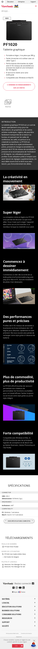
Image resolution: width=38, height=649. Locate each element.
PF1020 (5, 11)
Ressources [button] (7, 618)
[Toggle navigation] (36, 6)
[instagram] (17, 587)
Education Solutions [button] (12, 607)
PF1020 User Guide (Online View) (15, 554)
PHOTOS (8, 107)
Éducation (10, 2)
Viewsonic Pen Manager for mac (15, 564)
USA (16, 646)
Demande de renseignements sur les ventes (19, 86)
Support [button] (6, 622)
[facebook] (33, 583)
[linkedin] (24, 587)
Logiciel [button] (5, 603)
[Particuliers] (2, 1)
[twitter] (14, 587)
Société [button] (5, 626)
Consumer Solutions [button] (11, 614)
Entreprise (21, 2)
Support (33, 2)
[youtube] (20, 587)
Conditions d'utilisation (26, 633)
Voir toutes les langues (11, 557)
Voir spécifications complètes (19, 521)
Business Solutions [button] (11, 611)
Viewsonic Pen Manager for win (14, 567)
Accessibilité (19, 636)
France (23, 592)
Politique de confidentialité (12, 633)
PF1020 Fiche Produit (11, 547)
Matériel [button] (6, 599)
